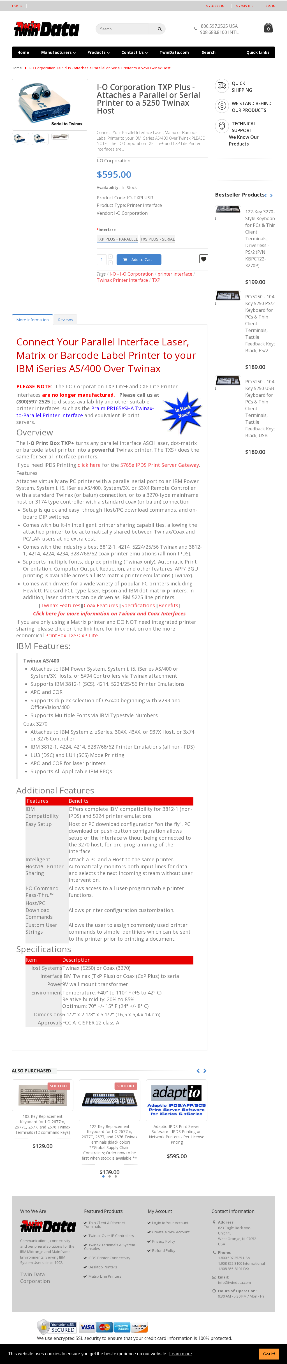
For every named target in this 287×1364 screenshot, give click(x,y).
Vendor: (105, 213)
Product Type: (111, 205)
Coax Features (101, 605)
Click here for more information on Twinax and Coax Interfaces (109, 613)
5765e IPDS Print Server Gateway (159, 464)
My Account (216, 6)
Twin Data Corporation (35, 1277)
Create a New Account (170, 1231)
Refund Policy (163, 1250)
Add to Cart (141, 259)
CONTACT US (249, 30)
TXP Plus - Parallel (117, 239)
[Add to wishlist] (203, 258)
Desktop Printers (103, 1267)
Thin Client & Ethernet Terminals (104, 1224)
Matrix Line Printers (105, 1276)
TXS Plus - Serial (157, 239)
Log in (270, 6)
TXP (156, 280)
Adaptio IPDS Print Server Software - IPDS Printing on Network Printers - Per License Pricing (109, 1134)
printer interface (175, 274)
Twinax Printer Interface (122, 280)
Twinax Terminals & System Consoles (109, 1246)
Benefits (168, 605)
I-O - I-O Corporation (132, 274)
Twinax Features (60, 605)
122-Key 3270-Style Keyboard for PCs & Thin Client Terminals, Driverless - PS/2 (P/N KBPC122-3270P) (261, 239)
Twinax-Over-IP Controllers (111, 1235)
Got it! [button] (269, 1354)
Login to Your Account (170, 1222)
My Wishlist (245, 6)
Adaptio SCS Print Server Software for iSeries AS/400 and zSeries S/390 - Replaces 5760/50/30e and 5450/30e (177, 1134)
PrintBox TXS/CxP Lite (71, 635)
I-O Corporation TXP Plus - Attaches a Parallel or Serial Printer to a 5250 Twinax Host (148, 99)
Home (17, 67)
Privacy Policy (163, 1241)
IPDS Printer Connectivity (109, 1257)
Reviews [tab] (65, 319)
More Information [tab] (32, 319)
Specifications (138, 605)
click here (89, 464)
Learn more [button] (180, 1353)
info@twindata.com (234, 1282)
